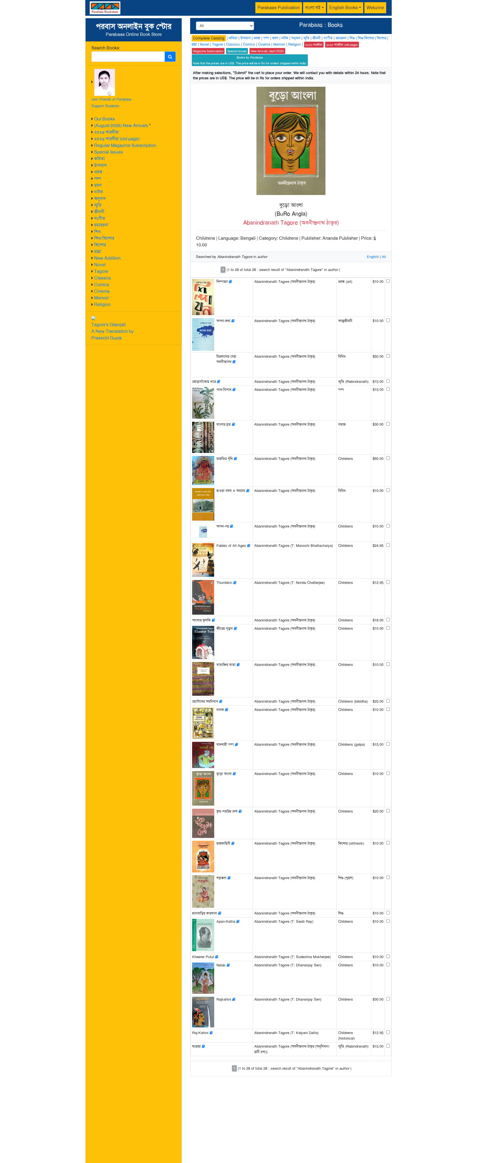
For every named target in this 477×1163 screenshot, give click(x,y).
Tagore (101, 271)
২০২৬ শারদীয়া (106, 132)
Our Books (104, 119)
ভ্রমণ (98, 185)
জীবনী (99, 212)
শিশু (97, 231)
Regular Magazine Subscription (125, 145)
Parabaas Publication (279, 7)
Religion (102, 304)
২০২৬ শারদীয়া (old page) (117, 139)
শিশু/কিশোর (104, 238)
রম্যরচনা (101, 225)
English (373, 256)
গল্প (97, 178)
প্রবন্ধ (98, 172)
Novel (100, 265)
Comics (101, 285)
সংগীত (99, 218)
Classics (102, 278)
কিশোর (100, 245)
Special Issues (108, 152)
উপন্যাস (100, 165)
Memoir (101, 298)
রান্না (97, 251)
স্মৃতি (98, 205)
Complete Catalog (208, 38)
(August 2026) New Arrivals (121, 125)
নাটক (98, 192)
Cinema (102, 291)
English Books (343, 7)
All (384, 256)
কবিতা (99, 159)
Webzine (375, 7)
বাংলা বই (312, 7)
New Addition (107, 258)
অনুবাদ (100, 198)
